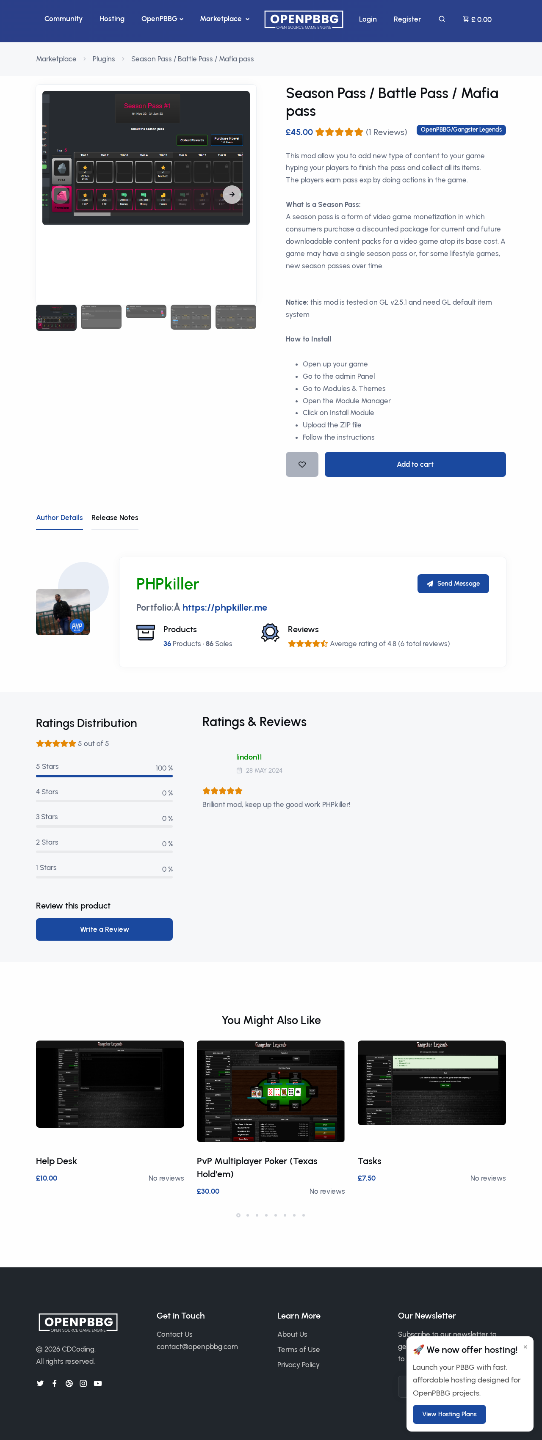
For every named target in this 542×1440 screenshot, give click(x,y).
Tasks (370, 1161)
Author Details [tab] (59, 517)
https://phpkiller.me (225, 607)
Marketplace (221, 18)
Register (407, 19)
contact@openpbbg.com (197, 1346)
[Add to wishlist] (302, 464)
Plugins (104, 59)
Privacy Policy (298, 1364)
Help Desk (56, 1161)
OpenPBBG (159, 18)
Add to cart (415, 464)
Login (368, 19)
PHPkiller (167, 584)
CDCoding (78, 1349)
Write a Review (104, 929)
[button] (232, 194)
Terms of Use (298, 1349)
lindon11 (249, 757)
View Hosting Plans (449, 1414)
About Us (292, 1334)
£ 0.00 (481, 19)
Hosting (112, 18)
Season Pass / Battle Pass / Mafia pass (192, 59)
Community (63, 18)
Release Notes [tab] (114, 517)
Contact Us (175, 1334)
